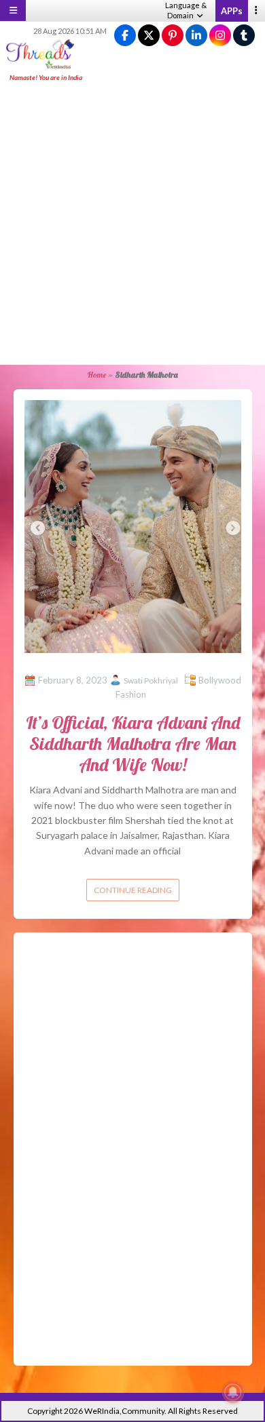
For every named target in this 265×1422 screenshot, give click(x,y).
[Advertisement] (132, 224)
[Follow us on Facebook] (125, 35)
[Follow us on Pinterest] (172, 35)
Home (96, 375)
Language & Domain (186, 10)
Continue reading (133, 890)
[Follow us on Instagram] (220, 35)
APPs (232, 10)
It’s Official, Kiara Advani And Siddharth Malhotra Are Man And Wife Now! (133, 743)
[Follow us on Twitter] (149, 35)
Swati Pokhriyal (151, 680)
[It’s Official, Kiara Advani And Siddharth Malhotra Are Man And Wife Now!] (132, 525)
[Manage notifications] (233, 1392)
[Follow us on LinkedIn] (196, 35)
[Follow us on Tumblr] (244, 35)
